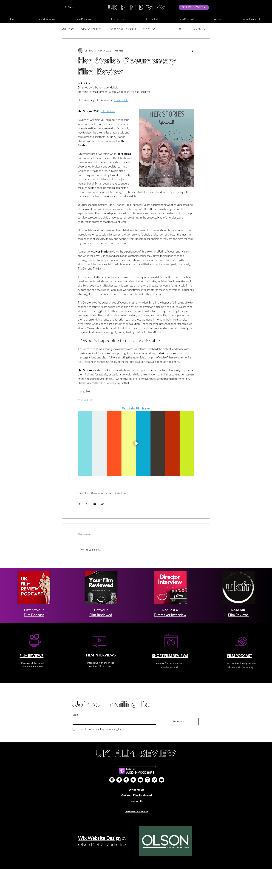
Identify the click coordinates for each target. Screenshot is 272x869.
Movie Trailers (91, 29)
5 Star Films (120, 492)
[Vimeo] (154, 780)
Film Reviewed (100, 615)
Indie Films (83, 492)
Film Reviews (238, 615)
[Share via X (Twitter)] (86, 503)
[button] (218, 18)
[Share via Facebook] (79, 503)
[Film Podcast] (112, 780)
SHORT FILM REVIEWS (170, 655)
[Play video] (136, 443)
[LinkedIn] (161, 780)
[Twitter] (133, 780)
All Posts (68, 29)
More (146, 29)
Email (77, 714)
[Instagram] (147, 780)
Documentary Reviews (102, 492)
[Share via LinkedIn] (94, 503)
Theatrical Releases (122, 29)
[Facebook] (126, 780)
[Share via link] (102, 503)
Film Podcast (34, 615)
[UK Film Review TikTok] (119, 780)
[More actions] (192, 50)
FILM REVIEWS (31, 655)
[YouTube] (140, 780)
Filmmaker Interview (170, 615)
